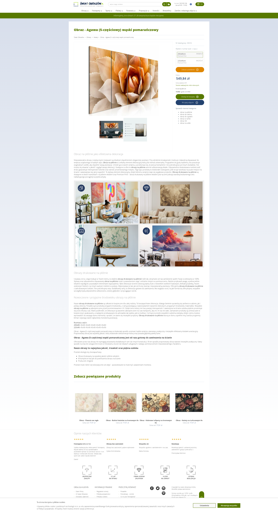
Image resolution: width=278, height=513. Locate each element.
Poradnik (123, 491)
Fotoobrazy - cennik (127, 494)
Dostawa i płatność (82, 497)
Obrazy (84, 10)
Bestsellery (167, 10)
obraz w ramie (185, 119)
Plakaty (118, 10)
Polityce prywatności (46, 509)
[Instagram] (163, 488)
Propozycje (143, 10)
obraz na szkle (185, 123)
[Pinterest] (163, 493)
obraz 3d (183, 121)
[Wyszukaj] (164, 4)
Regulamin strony (102, 491)
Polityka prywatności (103, 494)
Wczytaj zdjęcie (188, 102)
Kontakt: (180, 4)
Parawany (130, 10)
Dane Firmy (79, 491)
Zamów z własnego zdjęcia (185, 10)
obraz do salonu (186, 114)
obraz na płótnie (186, 112)
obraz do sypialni (186, 116)
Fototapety (96, 10)
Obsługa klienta (81, 487)
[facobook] (190, 4)
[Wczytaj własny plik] (169, 4)
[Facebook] (152, 488)
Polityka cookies (102, 497)
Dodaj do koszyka (188, 97)
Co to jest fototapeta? (128, 497)
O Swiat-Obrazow (82, 494)
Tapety (107, 10)
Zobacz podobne (188, 69)
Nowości (156, 10)
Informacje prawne (103, 487)
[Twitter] (158, 488)
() (201, 4)
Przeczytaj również (127, 487)
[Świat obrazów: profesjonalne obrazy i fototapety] (88, 4)
